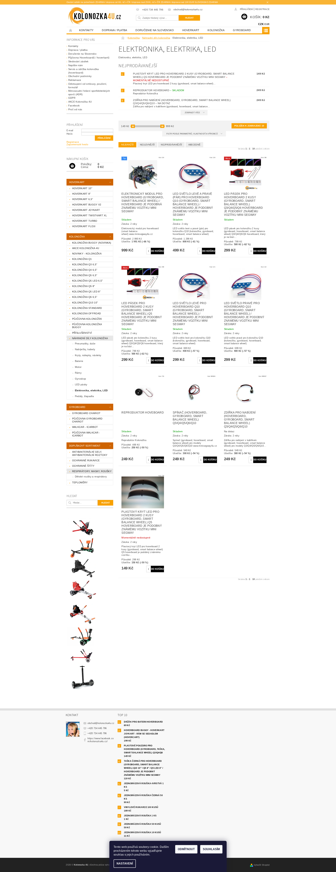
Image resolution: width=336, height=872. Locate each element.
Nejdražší (127, 144)
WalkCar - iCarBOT (85, 427)
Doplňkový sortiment (84, 445)
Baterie (79, 361)
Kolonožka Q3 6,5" (84, 264)
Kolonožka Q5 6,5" (84, 275)
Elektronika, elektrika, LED (91, 390)
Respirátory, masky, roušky (91, 471)
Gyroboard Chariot (86, 413)
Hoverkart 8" (81, 193)
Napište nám (75, 65)
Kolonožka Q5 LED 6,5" (87, 280)
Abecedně (194, 144)
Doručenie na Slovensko (154, 30)
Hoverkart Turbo (84, 220)
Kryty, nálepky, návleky (88, 355)
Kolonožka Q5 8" (83, 286)
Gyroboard (242, 30)
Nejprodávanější (171, 144)
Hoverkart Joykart (86, 210)
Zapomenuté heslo (77, 144)
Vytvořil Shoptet (262, 865)
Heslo (69, 133)
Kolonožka (216, 30)
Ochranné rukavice (86, 460)
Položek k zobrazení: (249, 126)
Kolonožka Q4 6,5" (84, 269)
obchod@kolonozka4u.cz (101, 723)
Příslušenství (82, 332)
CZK (261, 24)
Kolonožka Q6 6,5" (84, 297)
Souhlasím (211, 849)
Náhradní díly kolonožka (90, 338)
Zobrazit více (192, 112)
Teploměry (80, 482)
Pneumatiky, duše (85, 343)
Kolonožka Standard (87, 308)
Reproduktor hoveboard (158, 90)
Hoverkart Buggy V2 (86, 204)
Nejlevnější (147, 144)
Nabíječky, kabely (85, 349)
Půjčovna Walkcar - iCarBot (86, 434)
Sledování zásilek (78, 61)
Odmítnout (186, 849)
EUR (266, 24)
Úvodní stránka (70, 30)
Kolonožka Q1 (82, 259)
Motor (78, 367)
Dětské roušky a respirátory (91, 476)
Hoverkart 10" (82, 188)
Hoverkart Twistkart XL (89, 215)
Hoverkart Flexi (84, 226)
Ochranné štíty (83, 465)
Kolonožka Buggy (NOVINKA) (91, 242)
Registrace (262, 9)
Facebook (74, 105)
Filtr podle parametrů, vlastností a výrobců (192, 134)
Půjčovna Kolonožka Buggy (87, 326)
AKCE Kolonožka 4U (80, 101)
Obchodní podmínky (80, 76)
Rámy (78, 372)
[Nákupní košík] (72, 166)
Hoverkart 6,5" (82, 199)
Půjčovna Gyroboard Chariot (87, 420)
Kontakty (86, 30)
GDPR (71, 97)
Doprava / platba (114, 30)
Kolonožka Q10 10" (85, 302)
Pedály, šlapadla (84, 396)
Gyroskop (80, 378)
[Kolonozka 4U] (101, 16)
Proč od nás (75, 109)
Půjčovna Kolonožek (87, 318)
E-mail (69, 130)
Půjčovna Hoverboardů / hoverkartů (89, 57)
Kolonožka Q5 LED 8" (86, 291)
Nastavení (125, 863)
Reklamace (74, 80)
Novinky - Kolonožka (87, 253)
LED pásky (81, 384)
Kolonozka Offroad (86, 313)
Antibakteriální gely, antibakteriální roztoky (89, 453)
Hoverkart (190, 30)
